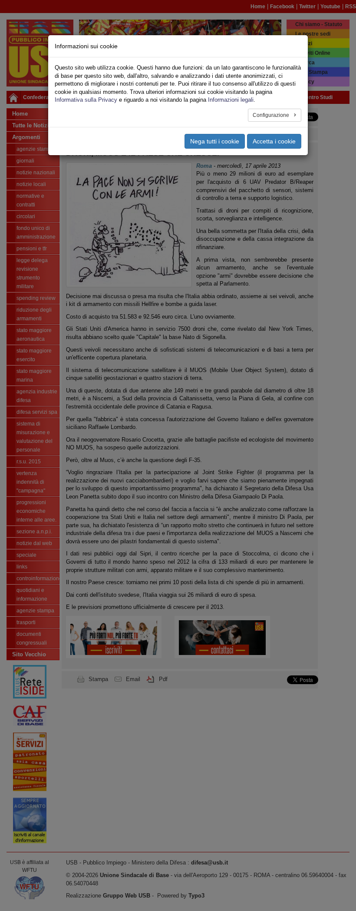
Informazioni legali (231, 99)
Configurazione (271, 115)
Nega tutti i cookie (214, 141)
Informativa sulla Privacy (86, 99)
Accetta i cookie (274, 141)
